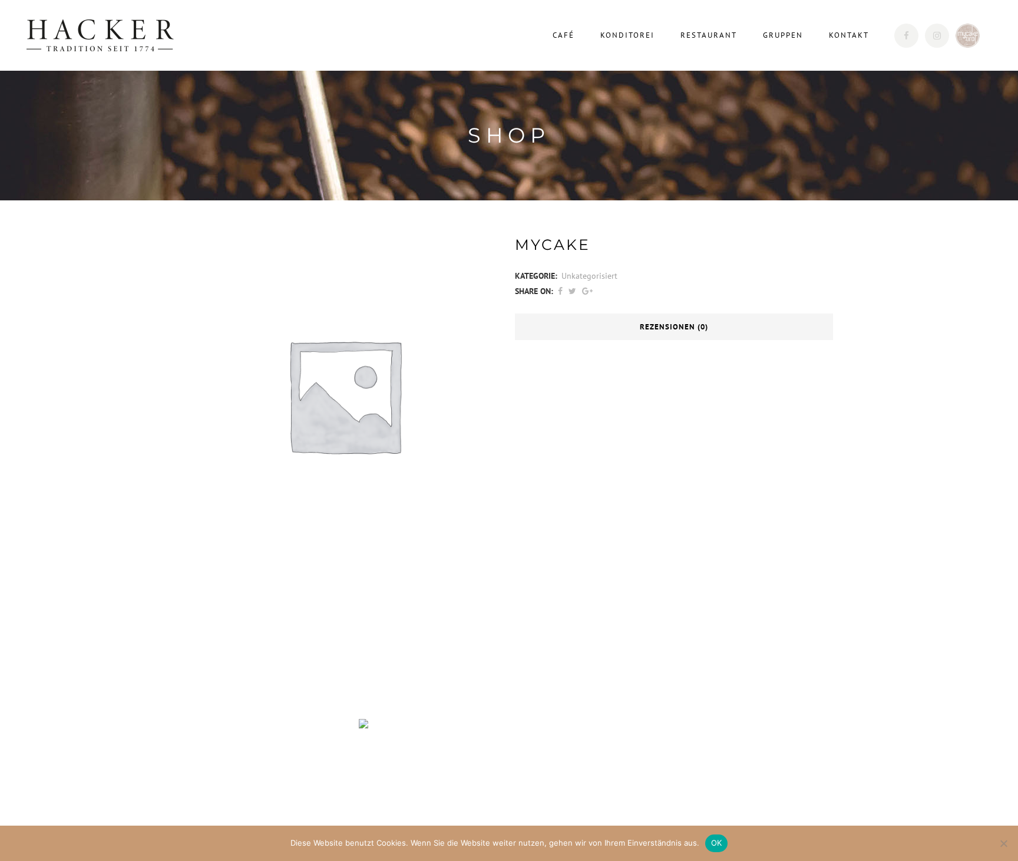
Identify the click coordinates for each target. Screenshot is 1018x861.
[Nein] (1003, 843)
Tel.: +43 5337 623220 (225, 711)
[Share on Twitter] (572, 291)
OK (716, 842)
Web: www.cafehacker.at (227, 742)
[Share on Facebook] (560, 291)
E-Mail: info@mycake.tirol (232, 772)
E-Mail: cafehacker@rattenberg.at (245, 726)
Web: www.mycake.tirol (226, 788)
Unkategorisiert (589, 275)
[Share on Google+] (587, 291)
